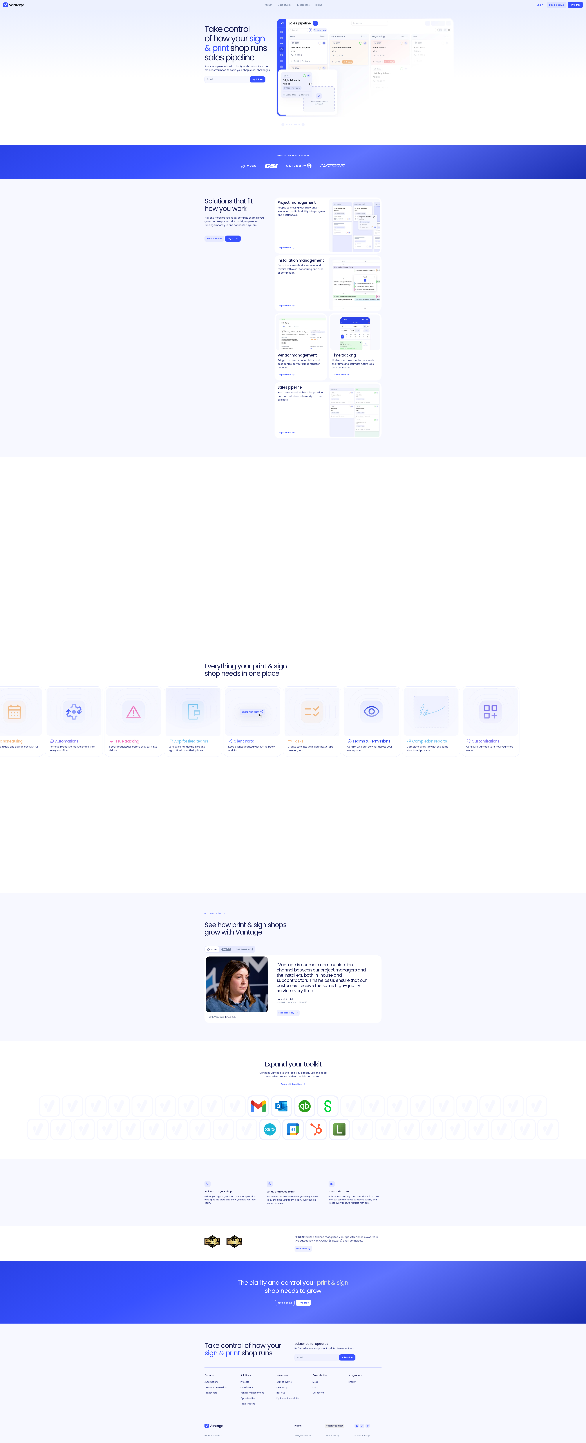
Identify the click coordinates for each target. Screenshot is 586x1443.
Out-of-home (284, 1381)
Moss (315, 1381)
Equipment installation (288, 1398)
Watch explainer (334, 1425)
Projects (245, 1381)
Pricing (318, 4)
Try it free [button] (575, 4)
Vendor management (252, 1392)
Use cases (282, 1375)
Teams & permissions (216, 1387)
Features (209, 1375)
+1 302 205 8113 (215, 1435)
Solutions (246, 1375)
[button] (268, 5)
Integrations (355, 1375)
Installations (247, 1387)
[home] (13, 4)
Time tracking (248, 1403)
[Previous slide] (282, 124)
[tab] (287, 124)
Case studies (320, 1375)
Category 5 (318, 1392)
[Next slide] (303, 124)
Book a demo (556, 4)
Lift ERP (352, 1381)
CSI (314, 1387)
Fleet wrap (282, 1387)
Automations (211, 1381)
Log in (540, 4)
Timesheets (210, 1392)
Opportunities (248, 1398)
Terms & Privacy (332, 1435)
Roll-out (281, 1392)
